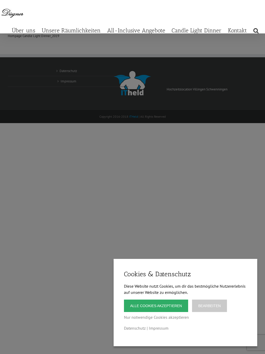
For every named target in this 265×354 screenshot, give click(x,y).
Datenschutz (135, 328)
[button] (256, 30)
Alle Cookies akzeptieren (156, 306)
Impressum (158, 328)
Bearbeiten (209, 306)
